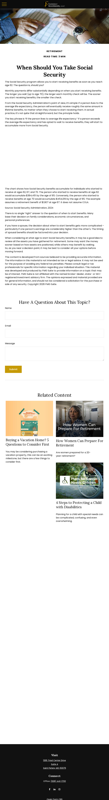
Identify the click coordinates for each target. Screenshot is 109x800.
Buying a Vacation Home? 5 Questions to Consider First (27, 442)
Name (8, 308)
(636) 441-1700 (58, 781)
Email (8, 325)
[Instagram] (59, 789)
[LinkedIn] (54, 789)
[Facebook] (50, 789)
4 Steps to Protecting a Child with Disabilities (78, 504)
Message (10, 343)
